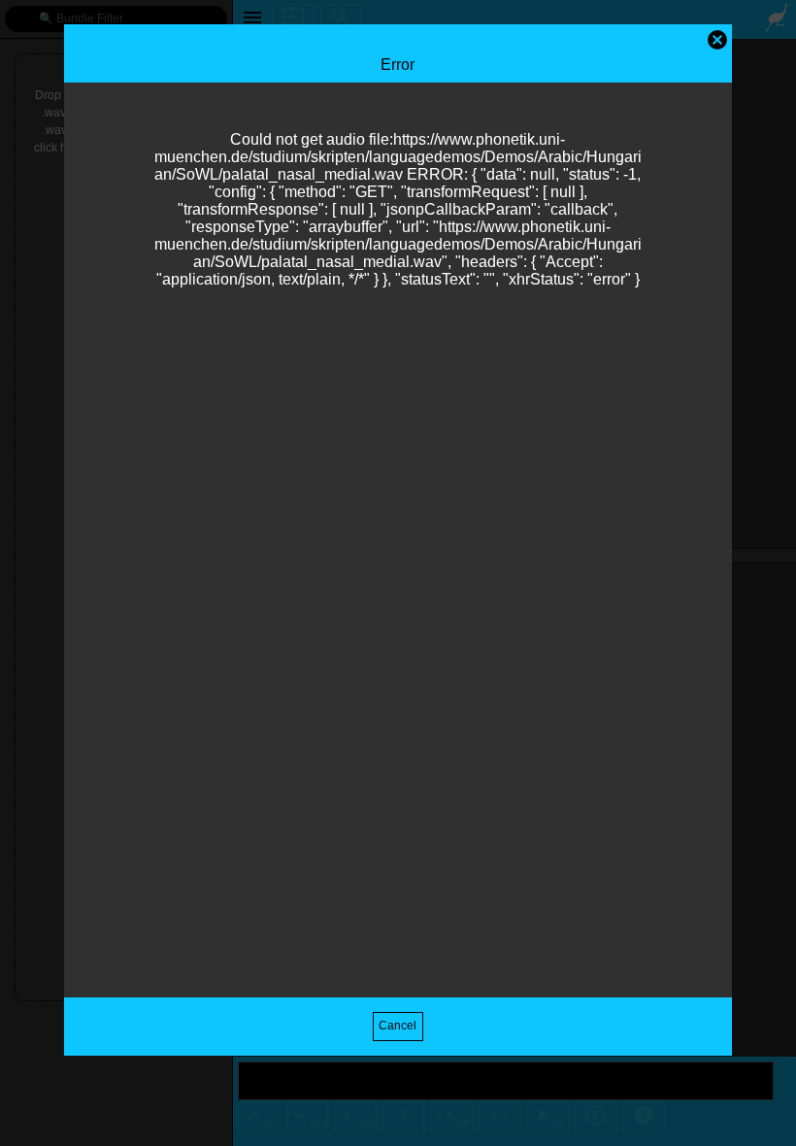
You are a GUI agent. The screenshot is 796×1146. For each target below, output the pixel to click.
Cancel (397, 1025)
